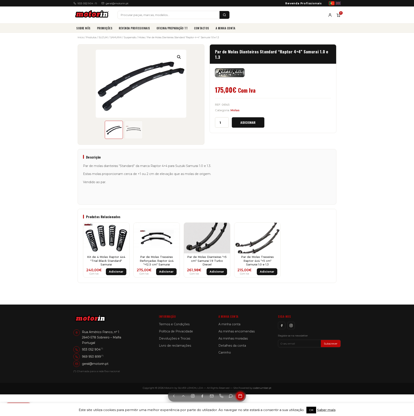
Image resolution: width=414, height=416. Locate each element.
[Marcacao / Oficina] (240, 396)
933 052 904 (87, 3)
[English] (338, 3)
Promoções (105, 28)
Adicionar (248, 122)
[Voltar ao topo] (183, 396)
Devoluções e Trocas (174, 338)
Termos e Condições (174, 324)
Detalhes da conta (232, 346)
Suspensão (130, 37)
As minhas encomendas (236, 331)
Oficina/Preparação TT (172, 28)
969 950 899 (91, 357)
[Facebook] (281, 325)
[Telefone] (221, 396)
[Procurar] (224, 15)
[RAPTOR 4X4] (230, 72)
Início (81, 37)
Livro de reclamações (175, 346)
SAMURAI (116, 37)
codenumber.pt (262, 387)
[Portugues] (331, 3)
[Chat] (230, 396)
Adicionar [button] (116, 271)
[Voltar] (173, 396)
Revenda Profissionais (303, 3)
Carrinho (224, 352)
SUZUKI (103, 37)
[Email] (211, 396)
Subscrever (330, 343)
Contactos (201, 28)
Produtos (91, 37)
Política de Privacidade (176, 331)
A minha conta (225, 28)
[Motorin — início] (92, 15)
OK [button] (311, 410)
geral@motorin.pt (117, 3)
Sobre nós (83, 28)
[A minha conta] (330, 15)
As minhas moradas (233, 338)
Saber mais (326, 410)
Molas (141, 37)
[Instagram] (291, 325)
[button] (179, 57)
